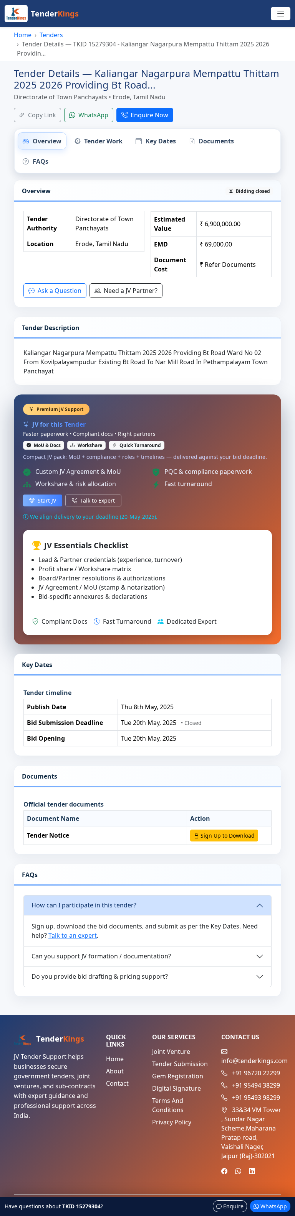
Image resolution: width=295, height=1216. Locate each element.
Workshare (89, 445)
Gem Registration (177, 1076)
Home (22, 35)
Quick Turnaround (139, 445)
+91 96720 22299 (256, 1073)
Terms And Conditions (168, 1105)
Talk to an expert (72, 935)
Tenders (51, 35)
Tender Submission (180, 1064)
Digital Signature (176, 1088)
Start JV (46, 500)
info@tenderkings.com (254, 1061)
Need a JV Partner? (129, 290)
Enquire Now (148, 115)
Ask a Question (58, 290)
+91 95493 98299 (256, 1097)
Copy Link (41, 115)
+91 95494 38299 (256, 1085)
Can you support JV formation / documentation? (101, 956)
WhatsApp (92, 115)
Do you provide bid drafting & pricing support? (99, 976)
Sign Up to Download (227, 835)
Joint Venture (171, 1051)
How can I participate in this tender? (83, 905)
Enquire (233, 1206)
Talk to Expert (97, 500)
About (115, 1071)
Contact (117, 1083)
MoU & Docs (47, 445)
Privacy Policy (171, 1122)
